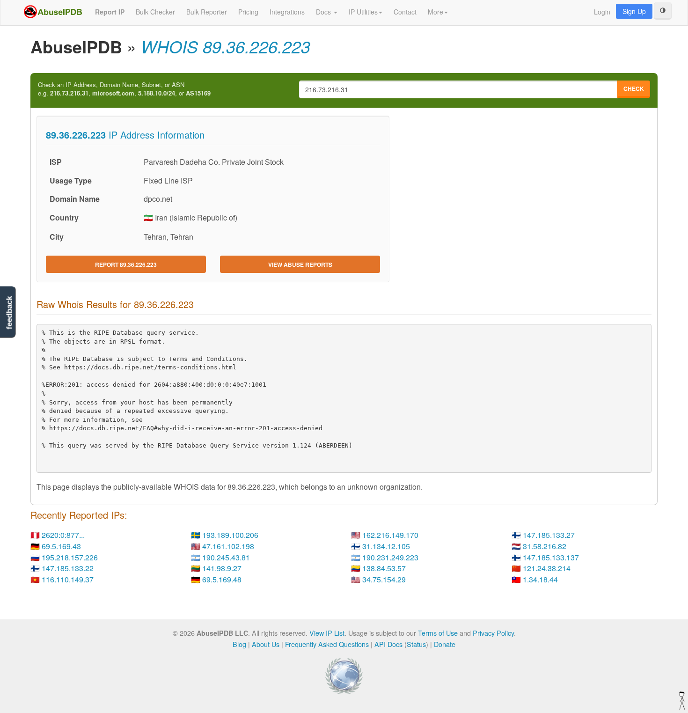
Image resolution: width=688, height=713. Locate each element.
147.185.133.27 (549, 534)
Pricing (248, 11)
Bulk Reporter (206, 11)
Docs (324, 11)
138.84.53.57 (384, 568)
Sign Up (634, 11)
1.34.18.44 (540, 579)
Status (416, 644)
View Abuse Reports (300, 264)
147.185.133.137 (551, 557)
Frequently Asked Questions (327, 644)
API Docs (388, 644)
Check (633, 88)
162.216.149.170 (390, 534)
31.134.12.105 (386, 546)
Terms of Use (438, 633)
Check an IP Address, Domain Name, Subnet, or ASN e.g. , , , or (124, 89)
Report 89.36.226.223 (126, 264)
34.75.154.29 (384, 579)
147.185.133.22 (68, 568)
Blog (239, 644)
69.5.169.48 (222, 579)
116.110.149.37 (68, 579)
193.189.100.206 (230, 534)
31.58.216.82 (544, 546)
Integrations (287, 11)
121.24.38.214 (547, 568)
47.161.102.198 (228, 546)
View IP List (326, 633)
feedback (9, 313)
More (435, 11)
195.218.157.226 (70, 557)
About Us (265, 644)
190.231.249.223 (390, 557)
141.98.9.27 (222, 568)
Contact (405, 11)
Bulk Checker (155, 11)
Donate (444, 644)
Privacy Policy (493, 633)
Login (602, 11)
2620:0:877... (63, 534)
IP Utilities (363, 11)
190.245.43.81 (226, 557)
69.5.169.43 (61, 546)
